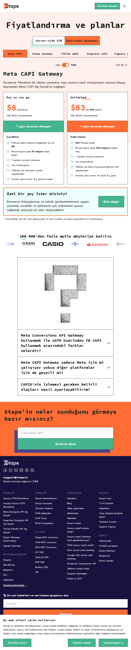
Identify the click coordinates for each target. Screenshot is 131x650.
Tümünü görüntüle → (15, 585)
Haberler (71, 518)
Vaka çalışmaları (75, 508)
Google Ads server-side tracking (80, 557)
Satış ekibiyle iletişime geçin (111, 515)
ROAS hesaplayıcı (44, 523)
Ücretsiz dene (65, 444)
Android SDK (42, 557)
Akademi (71, 498)
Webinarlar (72, 513)
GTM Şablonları (43, 513)
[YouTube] (16, 470)
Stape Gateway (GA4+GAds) (11, 539)
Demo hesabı (106, 560)
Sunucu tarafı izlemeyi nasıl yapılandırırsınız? (79, 538)
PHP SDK (40, 562)
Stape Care (105, 498)
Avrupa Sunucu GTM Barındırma (14, 505)
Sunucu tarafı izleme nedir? (78, 530)
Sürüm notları (74, 523)
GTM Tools (41, 518)
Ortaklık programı (108, 546)
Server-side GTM (49, 40)
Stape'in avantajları (77, 573)
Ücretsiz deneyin (107, 6)
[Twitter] (10, 470)
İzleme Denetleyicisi (46, 498)
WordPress (9, 565)
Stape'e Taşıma (107, 526)
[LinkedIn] (27, 470)
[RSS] (32, 470)
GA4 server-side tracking (80, 550)
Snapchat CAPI (97, 53)
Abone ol (65, 614)
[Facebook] (5, 470)
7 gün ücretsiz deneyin (33, 126)
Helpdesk (104, 508)
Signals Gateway (12, 546)
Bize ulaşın (111, 201)
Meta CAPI (15, 53)
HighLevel (8, 580)
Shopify (7, 560)
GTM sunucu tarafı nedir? (80, 545)
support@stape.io (15, 477)
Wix (5, 575)
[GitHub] (21, 470)
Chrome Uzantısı (44, 508)
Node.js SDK (41, 567)
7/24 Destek (106, 503)
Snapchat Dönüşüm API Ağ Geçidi (15, 522)
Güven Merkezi (107, 551)
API (37, 572)
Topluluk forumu (107, 522)
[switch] (65, 65)
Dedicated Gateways (82, 40)
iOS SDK (39, 552)
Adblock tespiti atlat (78, 568)
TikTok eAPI (70, 53)
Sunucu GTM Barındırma (16, 498)
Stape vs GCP (74, 578)
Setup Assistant (43, 503)
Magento (8, 570)
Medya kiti (104, 556)
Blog (69, 503)
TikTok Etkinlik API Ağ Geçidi (15, 530)
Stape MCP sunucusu (46, 537)
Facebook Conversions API (81, 563)
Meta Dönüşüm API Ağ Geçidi (15, 513)
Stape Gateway (42, 53)
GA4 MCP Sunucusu (45, 547)
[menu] (124, 6)
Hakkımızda (105, 541)
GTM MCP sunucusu (45, 542)
